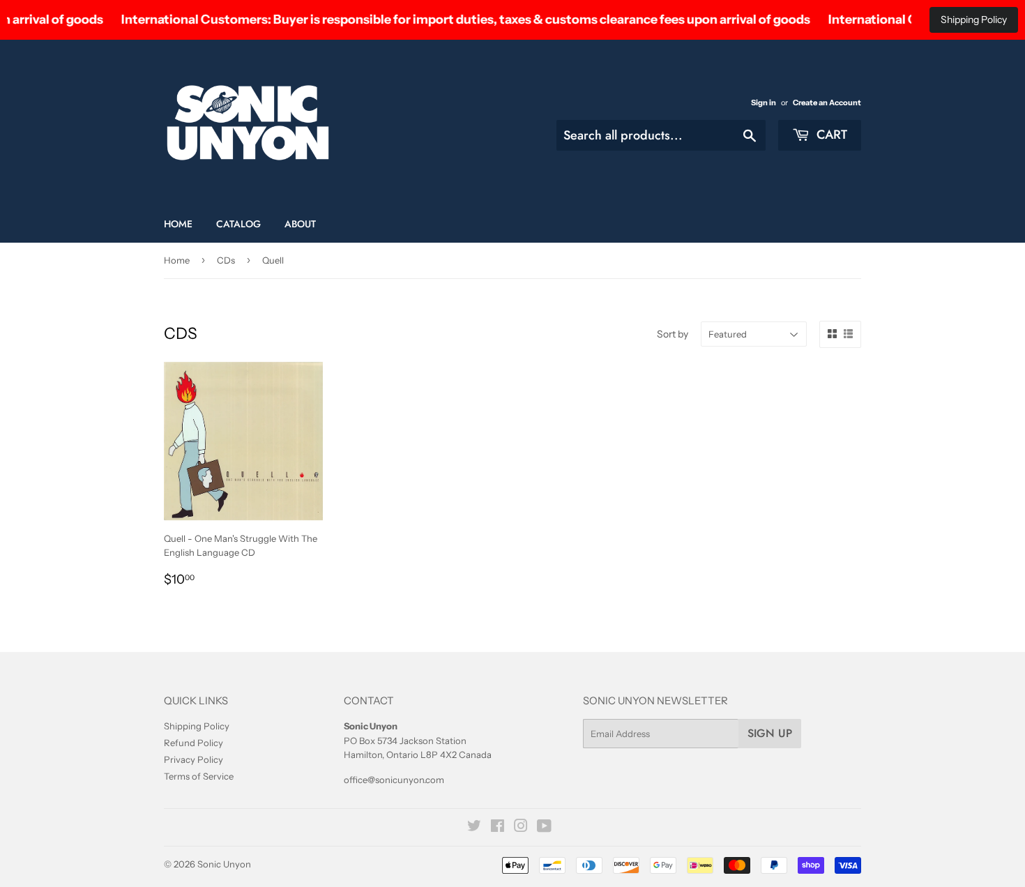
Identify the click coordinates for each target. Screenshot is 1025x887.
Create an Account (827, 102)
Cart (830, 135)
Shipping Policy (974, 19)
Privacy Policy (193, 759)
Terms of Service (199, 776)
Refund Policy (193, 742)
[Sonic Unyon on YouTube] (544, 827)
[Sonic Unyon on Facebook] (497, 827)
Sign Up (769, 733)
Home (178, 224)
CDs (226, 260)
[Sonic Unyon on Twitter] (474, 827)
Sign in (763, 102)
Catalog (238, 224)
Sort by (672, 334)
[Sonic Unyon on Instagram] (521, 827)
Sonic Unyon (224, 864)
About (300, 224)
